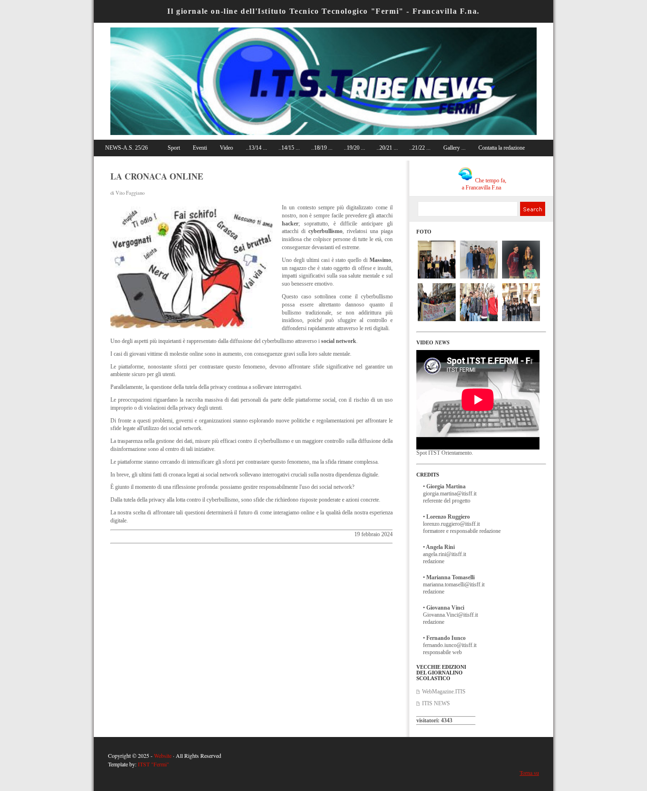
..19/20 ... (354, 147)
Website (162, 755)
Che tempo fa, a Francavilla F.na (484, 184)
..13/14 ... (256, 147)
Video (226, 147)
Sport (174, 147)
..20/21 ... (387, 147)
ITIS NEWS (436, 703)
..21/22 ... (420, 147)
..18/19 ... (321, 147)
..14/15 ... (289, 147)
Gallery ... (454, 147)
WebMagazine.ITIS (444, 691)
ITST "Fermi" (153, 764)
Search (532, 208)
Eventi (200, 147)
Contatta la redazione (501, 147)
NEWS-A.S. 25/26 (126, 147)
